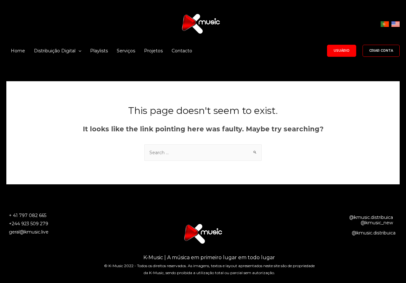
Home (18, 51)
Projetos (153, 51)
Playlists (99, 51)
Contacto (182, 51)
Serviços (126, 51)
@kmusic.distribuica (371, 217)
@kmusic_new (377, 223)
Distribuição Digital (54, 51)
